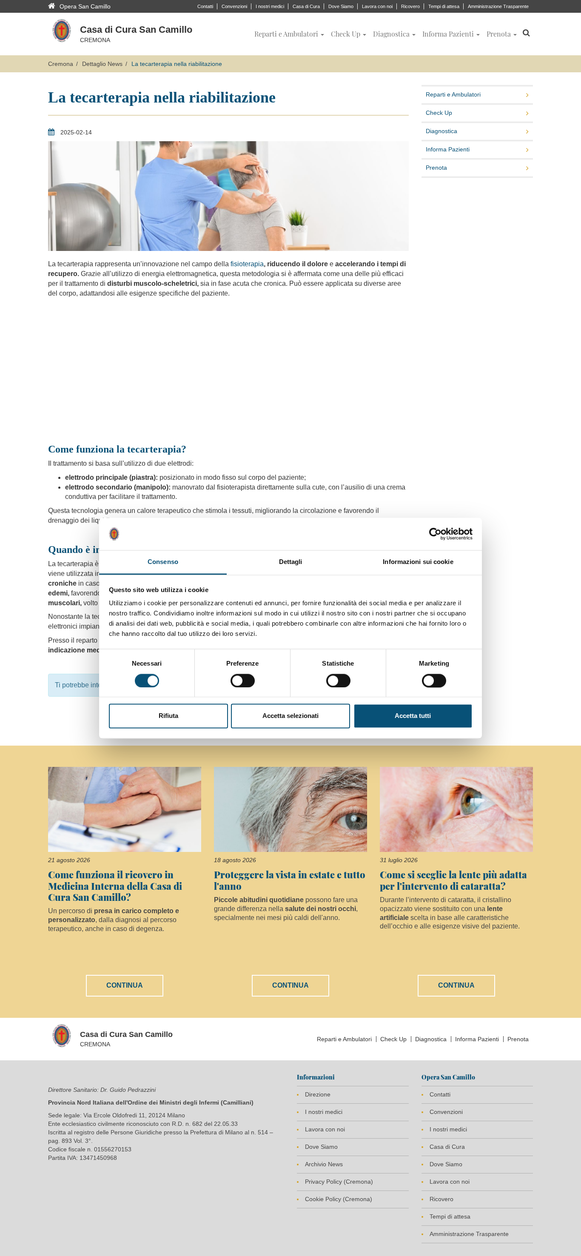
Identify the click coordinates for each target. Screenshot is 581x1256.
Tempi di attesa (443, 6)
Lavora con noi (377, 6)
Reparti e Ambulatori (453, 94)
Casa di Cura (306, 6)
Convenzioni (234, 6)
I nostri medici (270, 6)
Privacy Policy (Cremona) (339, 1181)
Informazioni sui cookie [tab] (418, 562)
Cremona (60, 63)
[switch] (243, 680)
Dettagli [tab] (290, 562)
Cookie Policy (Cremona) (338, 1199)
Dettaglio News (102, 63)
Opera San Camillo (85, 6)
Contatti (205, 6)
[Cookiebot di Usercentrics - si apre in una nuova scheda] (435, 533)
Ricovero (410, 6)
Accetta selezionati (290, 716)
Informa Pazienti (448, 149)
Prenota (436, 167)
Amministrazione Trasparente (498, 6)
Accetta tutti (413, 716)
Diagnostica (441, 131)
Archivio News (324, 1164)
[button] (289, 34)
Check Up (439, 112)
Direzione (317, 1094)
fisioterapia (246, 264)
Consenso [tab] (163, 562)
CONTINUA (124, 985)
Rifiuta (168, 716)
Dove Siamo (340, 6)
